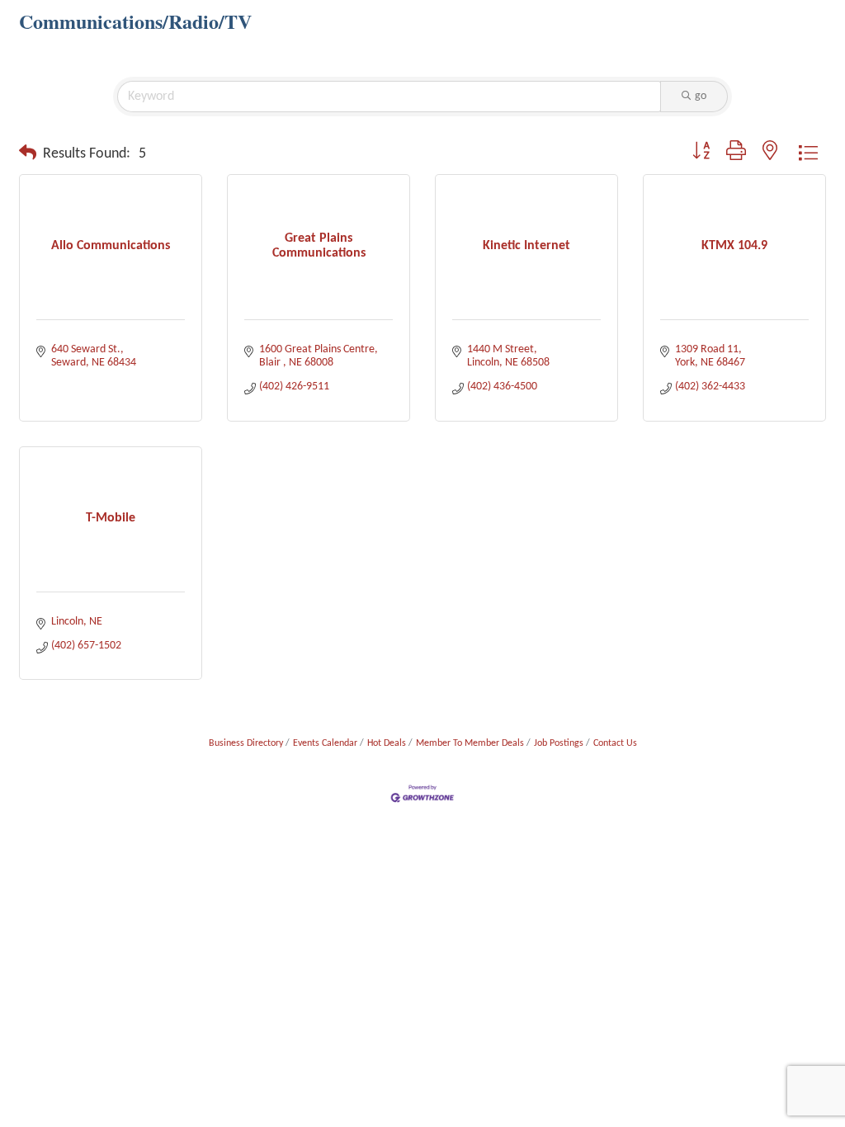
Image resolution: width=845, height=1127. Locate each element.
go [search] (700, 96)
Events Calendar (325, 743)
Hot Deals (386, 743)
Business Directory (246, 743)
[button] (27, 154)
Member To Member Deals (470, 743)
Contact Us (615, 743)
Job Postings (558, 743)
